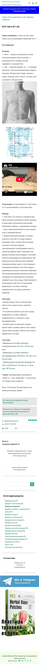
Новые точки (9, 544)
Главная (4, 17)
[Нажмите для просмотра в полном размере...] (19, 125)
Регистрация (17, 456)
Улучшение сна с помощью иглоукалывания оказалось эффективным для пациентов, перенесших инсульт (16, 411)
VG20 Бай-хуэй (12, 365)
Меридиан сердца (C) (11, 514)
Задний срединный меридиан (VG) (15, 536)
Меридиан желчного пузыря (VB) (15, 531)
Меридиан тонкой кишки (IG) (13, 517)
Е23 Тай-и (20, 346)
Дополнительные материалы (14, 547)
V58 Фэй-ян (21, 356)
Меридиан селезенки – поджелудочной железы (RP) (17, 510)
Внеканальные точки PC (12, 542)
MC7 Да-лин (11, 368)
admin (6, 424)
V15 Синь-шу (22, 365)
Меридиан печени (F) (11, 533)
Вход (24, 456)
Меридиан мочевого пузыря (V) (14, 520)
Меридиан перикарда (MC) (13, 525)
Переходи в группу (19, 11)
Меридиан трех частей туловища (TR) (16, 528)
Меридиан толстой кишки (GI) (14, 503)
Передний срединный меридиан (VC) (16, 539)
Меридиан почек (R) (11, 523)
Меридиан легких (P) (11, 501)
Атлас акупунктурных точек (17, 17)
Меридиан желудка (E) (11, 421)
